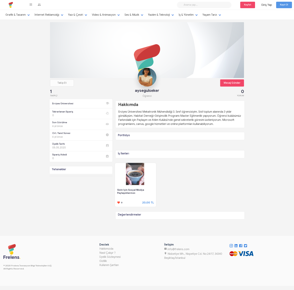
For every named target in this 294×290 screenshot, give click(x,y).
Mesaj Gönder (232, 82)
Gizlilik (103, 261)
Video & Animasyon (104, 15)
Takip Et (62, 82)
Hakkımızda (106, 248)
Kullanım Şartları (109, 265)
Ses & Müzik (132, 15)
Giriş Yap (266, 5)
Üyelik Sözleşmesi (110, 257)
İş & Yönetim (186, 15)
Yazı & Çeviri (75, 15)
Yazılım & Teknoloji (159, 15)
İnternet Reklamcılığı (47, 15)
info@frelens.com (178, 249)
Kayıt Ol (284, 4)
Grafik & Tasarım (15, 15)
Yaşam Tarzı (209, 15)
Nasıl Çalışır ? (107, 253)
